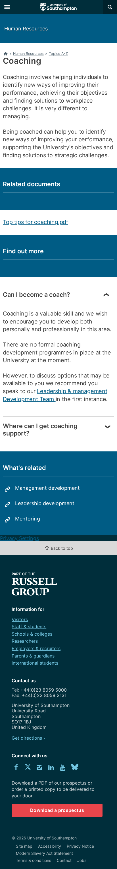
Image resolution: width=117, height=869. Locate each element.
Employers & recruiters (36, 648)
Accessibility (49, 846)
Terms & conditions (33, 860)
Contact (64, 860)
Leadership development (44, 503)
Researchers (25, 641)
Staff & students (29, 626)
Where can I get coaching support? (40, 429)
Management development (47, 488)
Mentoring (27, 519)
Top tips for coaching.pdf (35, 222)
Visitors (20, 619)
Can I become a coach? (36, 294)
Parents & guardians (33, 656)
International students (35, 663)
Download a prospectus (57, 810)
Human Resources (26, 29)
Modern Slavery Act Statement (44, 853)
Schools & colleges (32, 634)
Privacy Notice (80, 846)
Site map (24, 846)
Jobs (81, 860)
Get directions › (28, 738)
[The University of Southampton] (58, 7)
